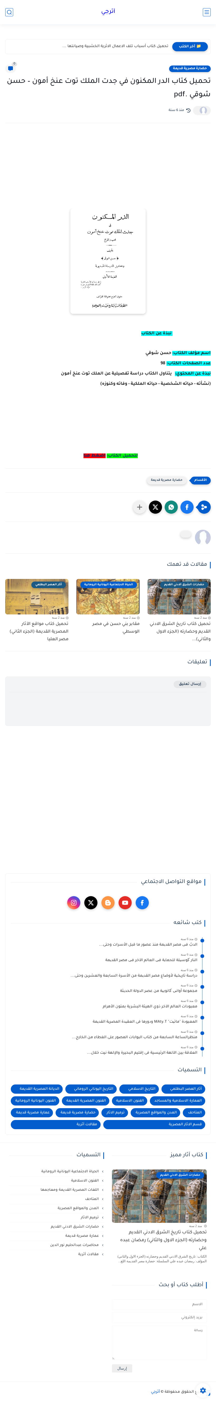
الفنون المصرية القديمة (86, 1101)
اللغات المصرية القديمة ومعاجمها (70, 1190)
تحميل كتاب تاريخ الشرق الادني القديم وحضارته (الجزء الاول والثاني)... (180, 632)
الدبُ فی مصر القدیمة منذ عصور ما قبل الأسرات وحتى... (148, 945)
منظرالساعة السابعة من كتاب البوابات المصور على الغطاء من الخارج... (134, 1038)
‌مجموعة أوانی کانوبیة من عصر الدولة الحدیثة (158, 991)
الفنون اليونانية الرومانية (35, 1101)
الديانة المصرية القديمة (39, 1089)
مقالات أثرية (87, 1125)
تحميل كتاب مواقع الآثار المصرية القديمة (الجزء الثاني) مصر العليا (38, 632)
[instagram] (73, 902)
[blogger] (108, 902)
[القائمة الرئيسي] (207, 12)
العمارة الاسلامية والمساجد (178, 1101)
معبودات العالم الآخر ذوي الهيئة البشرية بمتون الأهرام (150, 1007)
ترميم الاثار (116, 1113)
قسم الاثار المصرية (185, 1125)
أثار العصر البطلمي (186, 1089)
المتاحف (195, 1113)
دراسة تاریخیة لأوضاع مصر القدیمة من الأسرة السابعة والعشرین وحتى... (134, 976)
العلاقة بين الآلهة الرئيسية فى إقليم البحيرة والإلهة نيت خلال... (142, 1053)
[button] (187, 507)
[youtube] (125, 902)
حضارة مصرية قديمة (190, 68)
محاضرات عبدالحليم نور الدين (75, 1245)
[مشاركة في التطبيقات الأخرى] (139, 507)
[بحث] (9, 12)
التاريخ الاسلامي (141, 1089)
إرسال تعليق (190, 684)
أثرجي (108, 12)
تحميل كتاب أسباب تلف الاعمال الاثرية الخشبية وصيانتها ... (115, 46)
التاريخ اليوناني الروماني (93, 1089)
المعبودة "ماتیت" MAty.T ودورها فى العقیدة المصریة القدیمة (145, 1022)
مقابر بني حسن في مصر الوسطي (116, 628)
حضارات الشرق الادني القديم (75, 1227)
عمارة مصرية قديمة (33, 1113)
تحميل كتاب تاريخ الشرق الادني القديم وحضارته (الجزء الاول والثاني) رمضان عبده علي (163, 1240)
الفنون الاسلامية (130, 1101)
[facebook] (142, 902)
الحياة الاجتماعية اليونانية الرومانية (70, 1172)
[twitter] (90, 902)
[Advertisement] (108, 173)
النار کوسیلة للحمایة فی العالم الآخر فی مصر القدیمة (151, 960)
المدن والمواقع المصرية (156, 1113)
